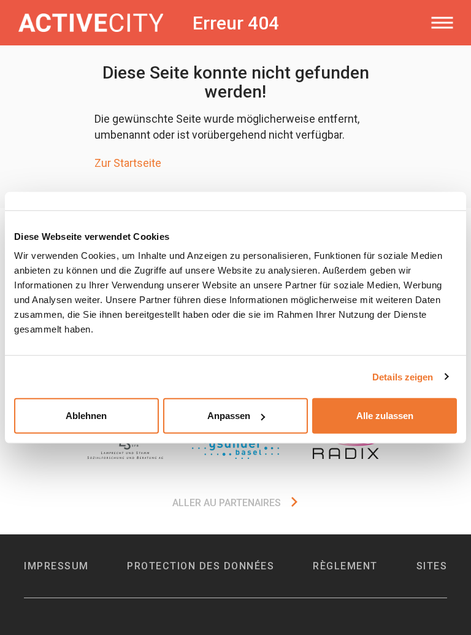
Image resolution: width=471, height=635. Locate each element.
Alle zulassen (384, 415)
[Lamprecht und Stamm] (125, 446)
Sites (432, 566)
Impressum (56, 566)
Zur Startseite (127, 162)
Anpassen (228, 415)
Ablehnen (86, 415)
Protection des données (200, 566)
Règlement (345, 566)
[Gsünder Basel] (235, 446)
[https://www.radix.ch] (346, 446)
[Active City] (97, 22)
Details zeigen (402, 376)
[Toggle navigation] (442, 22)
